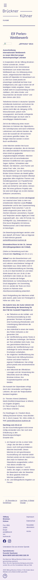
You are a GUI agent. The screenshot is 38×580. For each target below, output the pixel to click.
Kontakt (6, 20)
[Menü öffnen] (5, 5)
